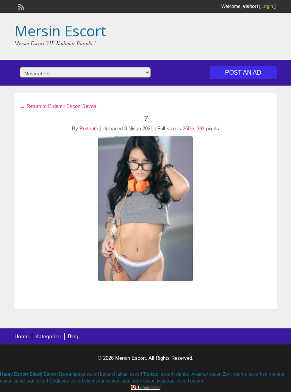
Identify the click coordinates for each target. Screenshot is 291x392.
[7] (145, 208)
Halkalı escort (128, 374)
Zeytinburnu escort (242, 374)
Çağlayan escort (66, 381)
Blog (73, 336)
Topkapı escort (158, 374)
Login (267, 6)
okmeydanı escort (102, 381)
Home (21, 336)
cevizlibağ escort (31, 381)
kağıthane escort (139, 381)
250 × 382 (194, 128)
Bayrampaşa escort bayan (86, 374)
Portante (89, 128)
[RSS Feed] (20, 6)
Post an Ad (243, 72)
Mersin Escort (60, 31)
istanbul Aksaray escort (198, 374)
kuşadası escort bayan (180, 381)
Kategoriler (48, 336)
